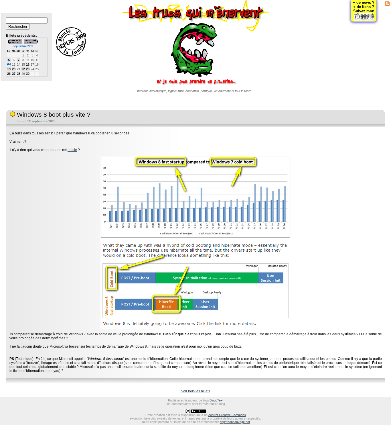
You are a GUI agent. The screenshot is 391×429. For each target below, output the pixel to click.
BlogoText (216, 400)
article (72, 150)
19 (9, 69)
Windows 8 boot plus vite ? (52, 114)
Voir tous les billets (195, 391)
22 (23, 69)
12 (9, 64)
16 (27, 64)
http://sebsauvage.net (235, 422)
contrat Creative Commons (227, 415)
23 (27, 69)
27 (13, 73)
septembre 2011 (23, 46)
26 (9, 73)
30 (27, 73)
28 (18, 73)
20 (13, 69)
